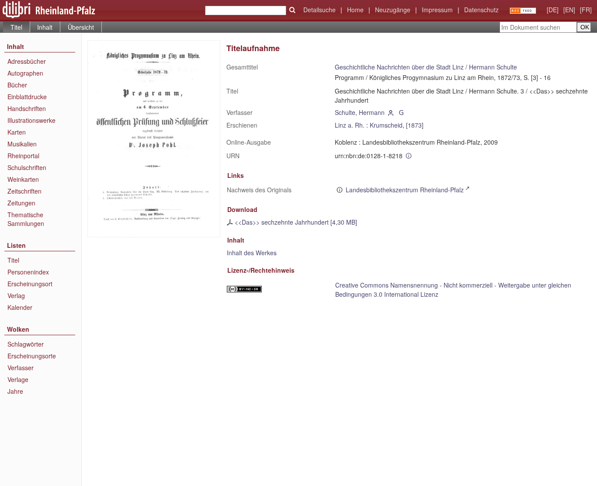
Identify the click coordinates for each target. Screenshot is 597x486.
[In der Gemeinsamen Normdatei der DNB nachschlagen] (401, 112)
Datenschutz (481, 9)
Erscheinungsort (29, 283)
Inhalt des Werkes (252, 252)
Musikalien (22, 143)
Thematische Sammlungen (25, 219)
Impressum (437, 9)
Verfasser (20, 367)
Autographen (25, 73)
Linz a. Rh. (349, 125)
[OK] (292, 10)
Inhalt (44, 27)
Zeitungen (21, 202)
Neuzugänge (392, 9)
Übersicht (81, 27)
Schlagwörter (25, 344)
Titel (13, 260)
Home (355, 9)
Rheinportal (23, 155)
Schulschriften (26, 167)
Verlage (17, 379)
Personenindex (28, 271)
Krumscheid (386, 125)
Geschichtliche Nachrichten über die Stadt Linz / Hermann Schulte (426, 66)
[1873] (414, 125)
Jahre (15, 391)
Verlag (16, 295)
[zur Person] (390, 112)
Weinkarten (23, 179)
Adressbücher (26, 61)
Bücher (17, 84)
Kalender (19, 307)
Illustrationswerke (31, 120)
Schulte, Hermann (360, 112)
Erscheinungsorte (31, 355)
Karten (16, 132)
